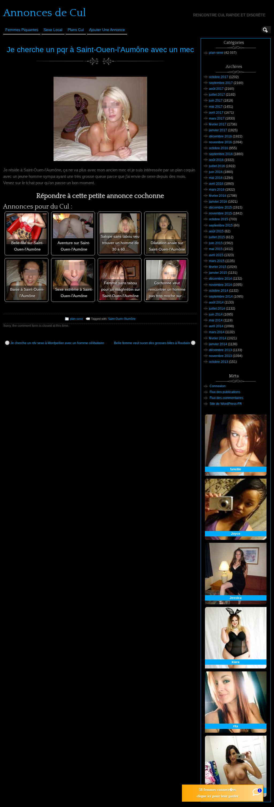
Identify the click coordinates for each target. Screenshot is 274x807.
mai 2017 (216, 107)
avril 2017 (216, 112)
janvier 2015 (218, 273)
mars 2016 (216, 189)
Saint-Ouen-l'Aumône (122, 318)
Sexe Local (53, 30)
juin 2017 (216, 100)
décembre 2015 (220, 207)
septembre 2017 (221, 83)
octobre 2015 (218, 219)
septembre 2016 (221, 154)
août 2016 (216, 160)
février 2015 (217, 267)
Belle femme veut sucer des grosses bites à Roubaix (152, 343)
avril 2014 (216, 326)
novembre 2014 (220, 285)
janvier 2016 (218, 201)
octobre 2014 (218, 291)
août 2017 (216, 89)
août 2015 (216, 231)
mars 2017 (216, 118)
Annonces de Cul (44, 13)
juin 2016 (216, 172)
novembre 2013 (220, 356)
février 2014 (217, 338)
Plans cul (76, 30)
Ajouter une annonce (107, 30)
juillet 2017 (217, 95)
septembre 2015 (221, 225)
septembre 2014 (221, 296)
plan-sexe (76, 318)
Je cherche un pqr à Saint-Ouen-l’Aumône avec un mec (100, 49)
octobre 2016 (218, 148)
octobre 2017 (218, 77)
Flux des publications (225, 392)
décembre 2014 (220, 278)
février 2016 (217, 196)
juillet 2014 (217, 308)
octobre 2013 (218, 362)
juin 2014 (216, 314)
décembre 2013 (220, 350)
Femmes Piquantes (21, 30)
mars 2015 (216, 261)
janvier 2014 (218, 344)
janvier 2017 (218, 130)
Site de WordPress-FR (226, 404)
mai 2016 (216, 178)
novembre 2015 (220, 213)
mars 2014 (216, 332)
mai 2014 (216, 320)
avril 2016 (216, 184)
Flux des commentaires (226, 398)
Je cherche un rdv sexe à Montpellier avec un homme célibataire (57, 343)
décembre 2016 (220, 136)
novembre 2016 (220, 142)
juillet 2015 (217, 237)
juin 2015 (216, 243)
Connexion (218, 386)
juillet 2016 (217, 166)
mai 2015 (216, 249)
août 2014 (216, 302)
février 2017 (217, 124)
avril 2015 (216, 255)
